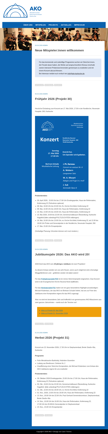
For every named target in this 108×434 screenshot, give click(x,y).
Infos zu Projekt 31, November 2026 (54, 313)
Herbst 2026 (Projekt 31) (52, 337)
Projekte (53, 25)
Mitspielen (40, 25)
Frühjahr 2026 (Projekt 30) (53, 99)
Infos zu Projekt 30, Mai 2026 (52, 310)
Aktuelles (66, 25)
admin (45, 45)
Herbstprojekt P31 (48, 288)
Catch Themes (67, 431)
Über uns (27, 25)
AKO (50, 431)
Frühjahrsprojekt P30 (49, 279)
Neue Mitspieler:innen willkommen (59, 50)
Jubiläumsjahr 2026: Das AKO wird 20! (62, 254)
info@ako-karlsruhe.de (76, 74)
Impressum (79, 25)
